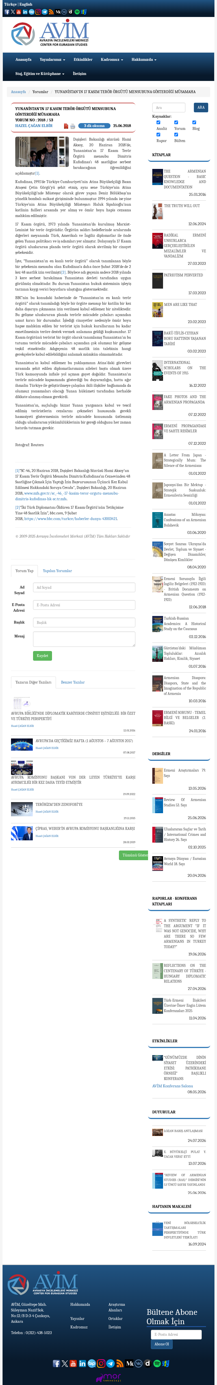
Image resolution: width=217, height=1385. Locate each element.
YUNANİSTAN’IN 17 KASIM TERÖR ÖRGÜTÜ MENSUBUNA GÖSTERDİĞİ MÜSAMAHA (125, 91)
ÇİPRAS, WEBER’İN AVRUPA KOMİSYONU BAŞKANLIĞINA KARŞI (85, 828)
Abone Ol (162, 1344)
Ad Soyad (19, 590)
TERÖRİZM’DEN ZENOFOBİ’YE (59, 804)
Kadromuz (110, 59)
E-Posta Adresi (18, 607)
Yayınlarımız (51, 59)
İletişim (79, 73)
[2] (63, 272)
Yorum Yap (24, 570)
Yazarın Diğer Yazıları (33, 682)
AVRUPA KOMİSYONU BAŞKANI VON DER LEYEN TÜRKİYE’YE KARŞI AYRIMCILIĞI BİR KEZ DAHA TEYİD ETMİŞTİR (73, 780)
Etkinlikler (83, 59)
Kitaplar (161, 155)
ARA (201, 107)
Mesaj (19, 636)
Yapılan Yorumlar (57, 570)
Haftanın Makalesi (171, 1206)
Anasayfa (23, 59)
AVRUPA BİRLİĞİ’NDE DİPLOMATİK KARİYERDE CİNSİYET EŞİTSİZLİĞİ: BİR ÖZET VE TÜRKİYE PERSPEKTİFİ (73, 716)
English (25, 4)
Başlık (19, 622)
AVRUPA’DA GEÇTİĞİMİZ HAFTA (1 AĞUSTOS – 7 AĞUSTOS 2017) (84, 741)
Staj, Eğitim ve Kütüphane (39, 73)
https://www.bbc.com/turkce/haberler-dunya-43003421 (70, 518)
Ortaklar (115, 1318)
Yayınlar (77, 1318)
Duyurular (163, 1112)
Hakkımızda (143, 59)
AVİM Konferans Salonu (172, 1085)
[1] (37, 173)
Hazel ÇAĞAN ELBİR (34, 125)
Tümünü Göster (135, 855)
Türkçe (10, 4)
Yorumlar (40, 91)
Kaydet (42, 655)
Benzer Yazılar (73, 682)
